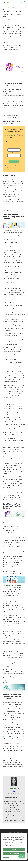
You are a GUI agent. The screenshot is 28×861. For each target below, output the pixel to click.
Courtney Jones (8, 22)
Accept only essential (14, 853)
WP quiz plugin (14, 737)
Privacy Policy (14, 842)
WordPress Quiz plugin (13, 585)
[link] (18, 135)
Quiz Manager (12, 135)
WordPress (17, 20)
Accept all (14, 849)
